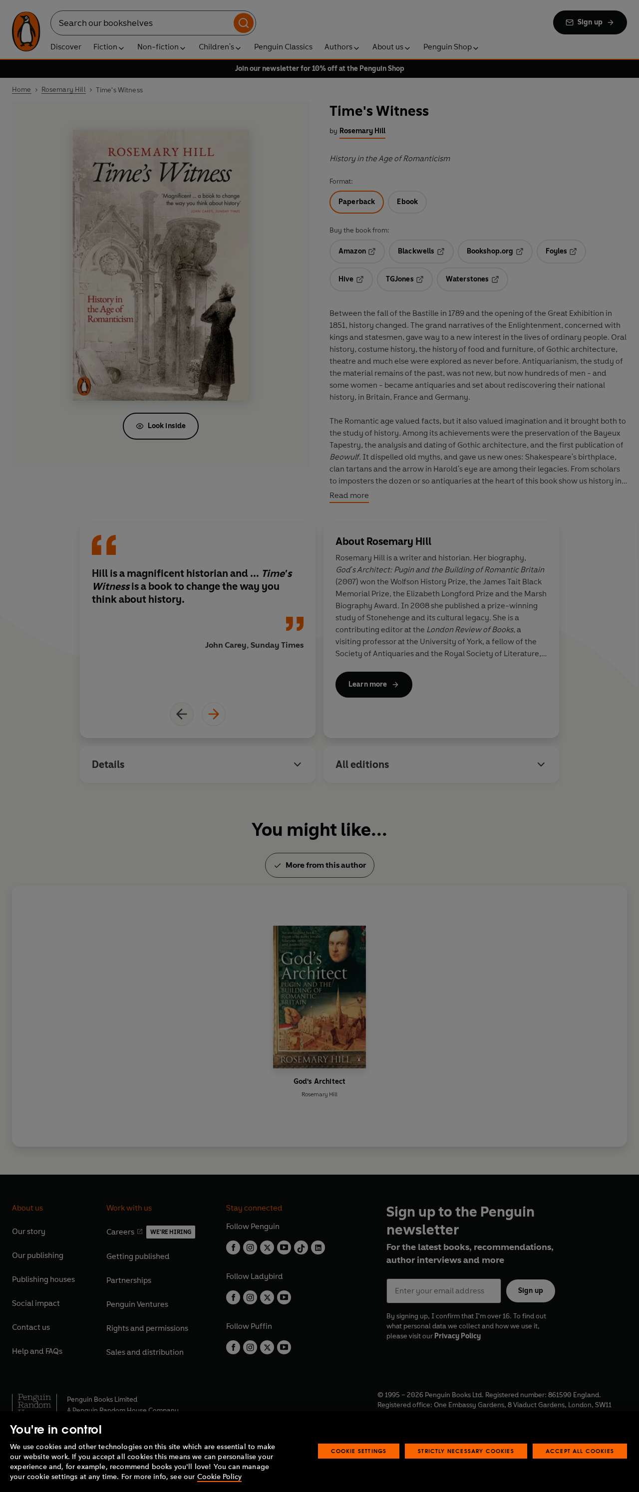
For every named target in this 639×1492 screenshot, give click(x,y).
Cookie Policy (219, 1477)
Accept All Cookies (580, 1451)
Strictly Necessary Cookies (466, 1451)
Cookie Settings (359, 1451)
